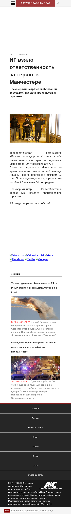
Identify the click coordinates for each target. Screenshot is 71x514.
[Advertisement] (35, 30)
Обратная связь (35, 475)
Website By (46, 504)
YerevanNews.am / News (35, 2)
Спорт (35, 437)
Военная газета (35, 427)
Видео (35, 456)
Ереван (35, 418)
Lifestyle (35, 446)
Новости (35, 409)
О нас (35, 465)
